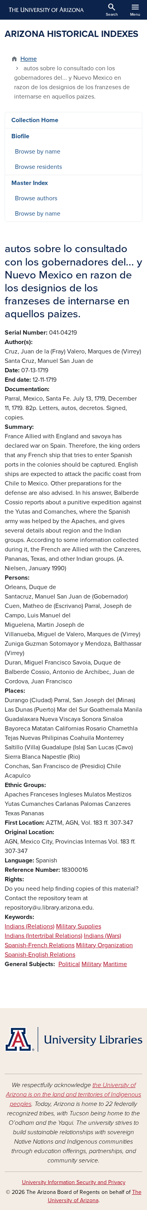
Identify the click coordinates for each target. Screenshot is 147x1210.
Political (69, 964)
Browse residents (38, 167)
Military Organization (104, 945)
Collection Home (34, 120)
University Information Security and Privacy (73, 1182)
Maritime (115, 964)
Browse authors (36, 198)
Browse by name (37, 152)
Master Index (29, 183)
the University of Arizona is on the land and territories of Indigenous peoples (73, 1094)
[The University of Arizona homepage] (45, 10)
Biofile (20, 136)
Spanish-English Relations (40, 955)
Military (92, 964)
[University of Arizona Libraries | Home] (73, 1039)
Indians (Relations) (29, 926)
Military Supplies (78, 926)
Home (28, 59)
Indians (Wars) (102, 936)
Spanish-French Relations (39, 945)
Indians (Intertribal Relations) (43, 936)
